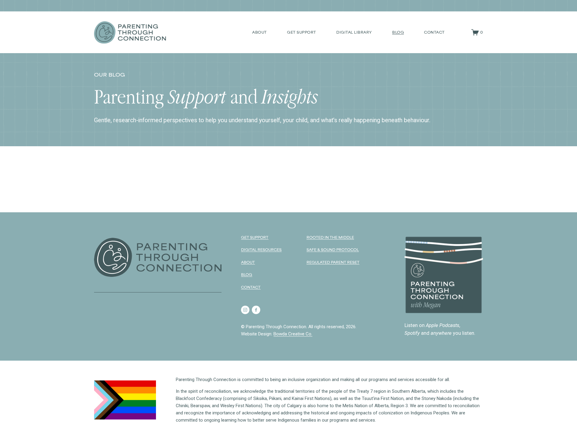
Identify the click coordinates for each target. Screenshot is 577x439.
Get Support (301, 32)
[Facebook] (256, 310)
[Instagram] (245, 310)
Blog (398, 32)
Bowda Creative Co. (292, 334)
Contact (434, 32)
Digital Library (354, 32)
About (259, 32)
